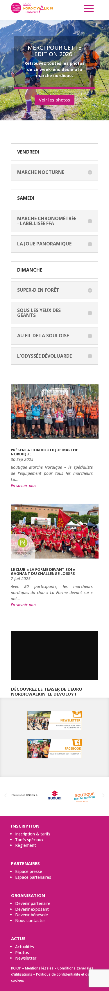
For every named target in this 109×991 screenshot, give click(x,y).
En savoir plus (23, 485)
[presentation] (5, 795)
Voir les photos (54, 100)
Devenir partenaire (32, 903)
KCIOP (16, 968)
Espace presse (28, 871)
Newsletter (25, 958)
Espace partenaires (33, 877)
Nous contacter (30, 920)
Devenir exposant (32, 909)
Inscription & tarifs (32, 834)
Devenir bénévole (31, 914)
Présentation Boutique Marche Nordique (44, 452)
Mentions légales (39, 968)
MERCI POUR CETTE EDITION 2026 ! (54, 51)
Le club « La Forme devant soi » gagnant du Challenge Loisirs (43, 571)
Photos (22, 952)
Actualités (24, 946)
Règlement (25, 845)
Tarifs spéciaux (29, 839)
